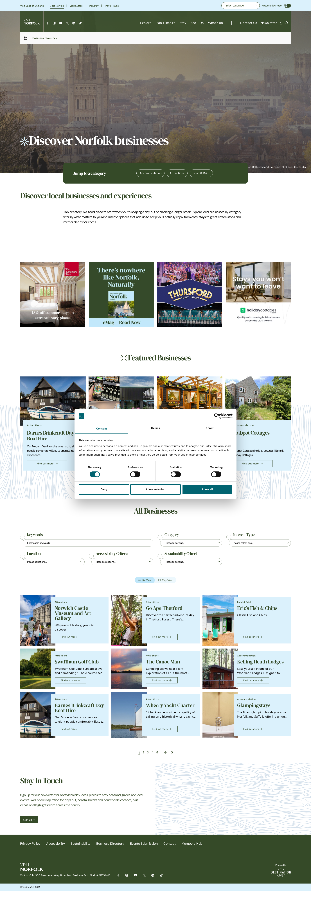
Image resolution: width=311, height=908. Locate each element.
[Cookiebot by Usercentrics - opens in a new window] (217, 416)
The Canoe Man (163, 662)
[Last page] (172, 752)
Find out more (45, 463)
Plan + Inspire (165, 23)
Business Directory (110, 844)
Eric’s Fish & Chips (257, 608)
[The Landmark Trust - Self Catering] (52, 294)
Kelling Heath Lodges (260, 662)
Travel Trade (112, 5)
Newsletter (269, 23)
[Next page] (165, 752)
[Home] (25, 38)
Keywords (35, 534)
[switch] (135, 474)
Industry (94, 5)
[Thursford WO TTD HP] (189, 294)
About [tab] (209, 428)
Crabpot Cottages (250, 433)
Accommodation (150, 173)
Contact (169, 844)
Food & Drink (201, 173)
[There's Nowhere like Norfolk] (121, 294)
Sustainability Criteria (181, 553)
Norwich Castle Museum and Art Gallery (73, 613)
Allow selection (155, 489)
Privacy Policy (30, 844)
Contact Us (248, 23)
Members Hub (191, 844)
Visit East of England (32, 5)
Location (34, 553)
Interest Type (243, 534)
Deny (103, 489)
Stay (183, 23)
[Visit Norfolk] (31, 21)
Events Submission (144, 844)
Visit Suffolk (76, 5)
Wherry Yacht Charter (170, 705)
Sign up (27, 819)
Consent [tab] (101, 428)
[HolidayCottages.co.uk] (258, 294)
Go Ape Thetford (164, 608)
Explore (145, 23)
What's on (215, 23)
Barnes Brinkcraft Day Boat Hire (50, 436)
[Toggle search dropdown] (286, 22)
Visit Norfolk (57, 5)
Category (171, 534)
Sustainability (81, 844)
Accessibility (55, 844)
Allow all (207, 489)
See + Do (197, 23)
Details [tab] (155, 428)
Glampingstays (253, 705)
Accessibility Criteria (112, 553)
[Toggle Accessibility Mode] (287, 6)
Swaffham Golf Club (77, 662)
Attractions (177, 173)
